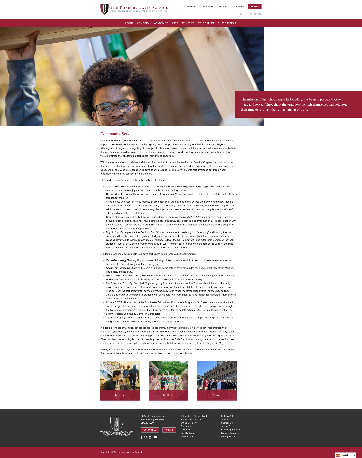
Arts (175, 23)
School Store (227, 426)
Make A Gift (227, 416)
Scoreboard (227, 422)
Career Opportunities (231, 429)
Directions (186, 426)
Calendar (239, 6)
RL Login (208, 6)
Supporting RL (227, 23)
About (129, 23)
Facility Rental (188, 433)
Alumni (223, 6)
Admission (144, 23)
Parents (191, 6)
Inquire (255, 7)
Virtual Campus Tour (191, 419)
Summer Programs (230, 433)
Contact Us (150, 430)
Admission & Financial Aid (194, 416)
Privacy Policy (228, 436)
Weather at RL (188, 436)
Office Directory (189, 422)
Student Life (206, 23)
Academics (161, 23)
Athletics (188, 23)
